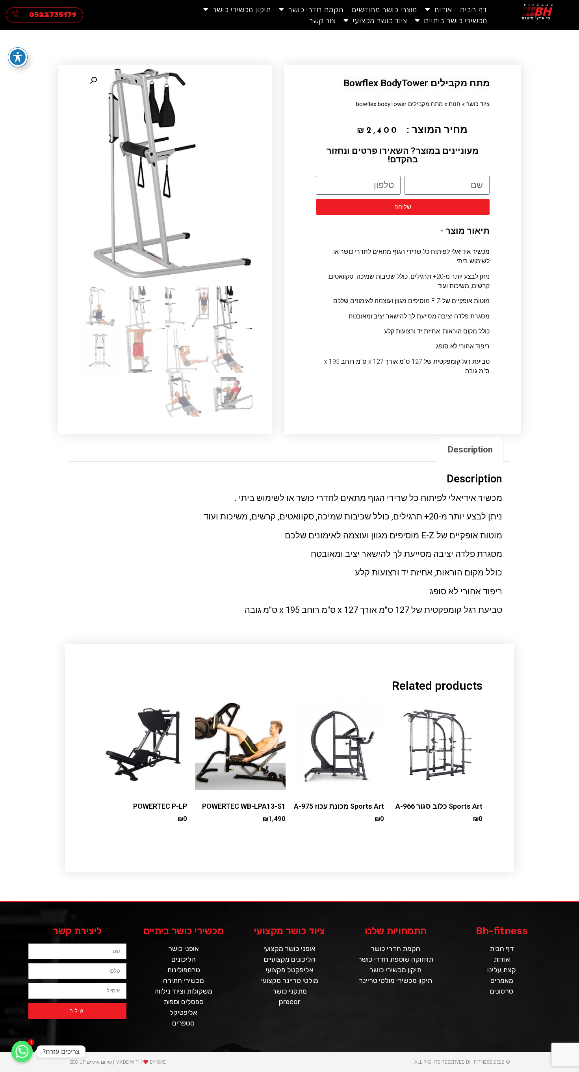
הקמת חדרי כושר (315, 9)
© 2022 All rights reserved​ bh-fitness (462, 1062)
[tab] (470, 449)
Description (470, 449)
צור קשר (322, 20)
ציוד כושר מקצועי (380, 20)
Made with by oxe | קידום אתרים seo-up (117, 1062)
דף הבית (473, 9)
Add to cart (471, 835)
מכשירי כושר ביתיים (455, 20)
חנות (454, 104)
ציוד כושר (478, 104)
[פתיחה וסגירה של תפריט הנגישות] (17, 57)
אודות (443, 9)
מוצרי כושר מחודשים (384, 9)
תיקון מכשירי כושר (241, 9)
